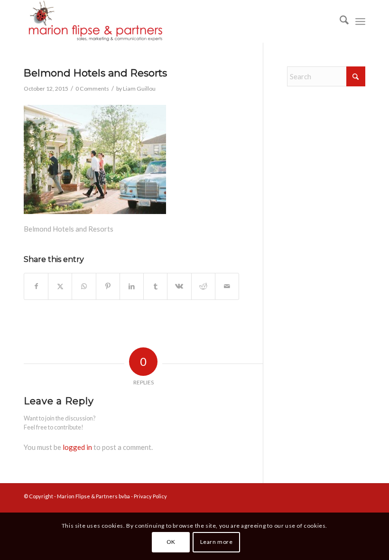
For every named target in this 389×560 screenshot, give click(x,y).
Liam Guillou (139, 88)
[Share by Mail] (227, 286)
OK (171, 541)
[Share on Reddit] (203, 286)
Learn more (216, 541)
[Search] (339, 21)
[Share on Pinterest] (108, 286)
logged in (77, 447)
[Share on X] (60, 286)
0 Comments (92, 88)
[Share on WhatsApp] (83, 286)
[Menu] (360, 21)
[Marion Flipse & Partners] (95, 21)
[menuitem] (339, 21)
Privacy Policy (150, 496)
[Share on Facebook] (36, 286)
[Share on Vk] (179, 286)
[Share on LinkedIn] (131, 286)
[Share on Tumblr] (155, 286)
